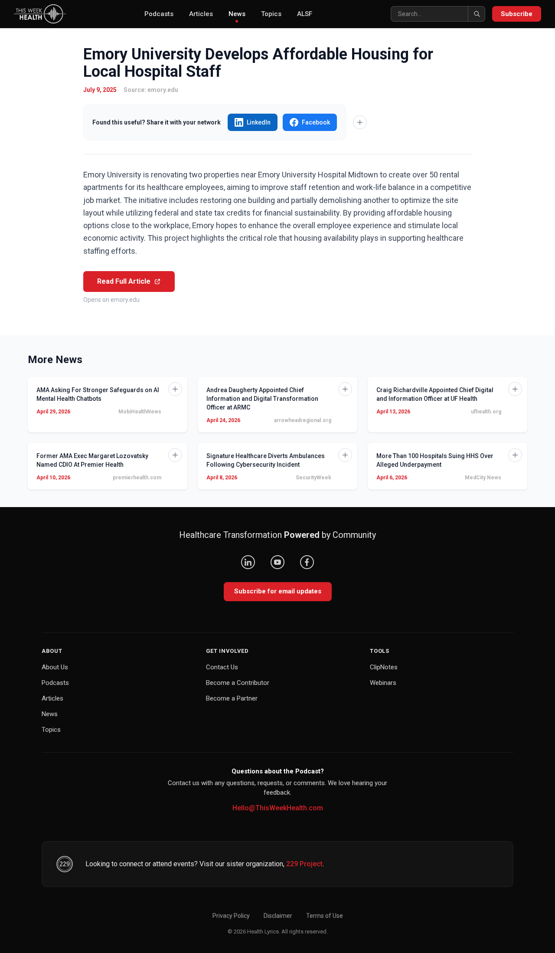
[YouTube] (277, 562)
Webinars (383, 683)
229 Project (304, 864)
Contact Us (222, 667)
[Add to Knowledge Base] (360, 122)
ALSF (304, 14)
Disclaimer (278, 915)
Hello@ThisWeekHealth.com (277, 808)
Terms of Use (324, 915)
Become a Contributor (237, 683)
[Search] (476, 14)
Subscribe (516, 14)
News (237, 14)
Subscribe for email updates (277, 591)
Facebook (316, 122)
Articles (201, 14)
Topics (271, 14)
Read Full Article (123, 281)
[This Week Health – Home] (40, 14)
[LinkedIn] (248, 562)
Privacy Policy (231, 915)
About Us (55, 667)
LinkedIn (259, 122)
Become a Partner (232, 698)
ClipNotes (384, 667)
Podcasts (158, 14)
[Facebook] (307, 562)
